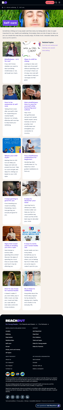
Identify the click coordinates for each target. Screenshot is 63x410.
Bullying (8, 334)
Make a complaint (38, 369)
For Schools (43, 324)
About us (8, 359)
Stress (8, 346)
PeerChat (36, 334)
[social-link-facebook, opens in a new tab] (22, 397)
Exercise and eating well (50, 45)
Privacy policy (20, 401)
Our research (9, 362)
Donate (35, 362)
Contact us (9, 369)
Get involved (36, 359)
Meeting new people (48, 48)
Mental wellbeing (11, 7)
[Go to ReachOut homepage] (4, 2)
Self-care (8, 343)
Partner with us (37, 366)
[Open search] (56, 2)
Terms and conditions (11, 401)
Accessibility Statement (35, 401)
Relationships (10, 340)
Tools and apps (37, 340)
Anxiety (8, 331)
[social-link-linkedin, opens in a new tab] (27, 397)
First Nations (37, 337)
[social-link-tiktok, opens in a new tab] (8, 397)
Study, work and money (13, 349)
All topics (8, 353)
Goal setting (46, 50)
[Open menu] (59, 2)
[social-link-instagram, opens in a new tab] (13, 397)
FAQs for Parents (38, 346)
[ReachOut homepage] (2, 7)
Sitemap (26, 401)
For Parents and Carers (27, 324)
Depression (9, 337)
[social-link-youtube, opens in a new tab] (18, 397)
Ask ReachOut (37, 331)
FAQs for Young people (40, 343)
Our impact (9, 366)
